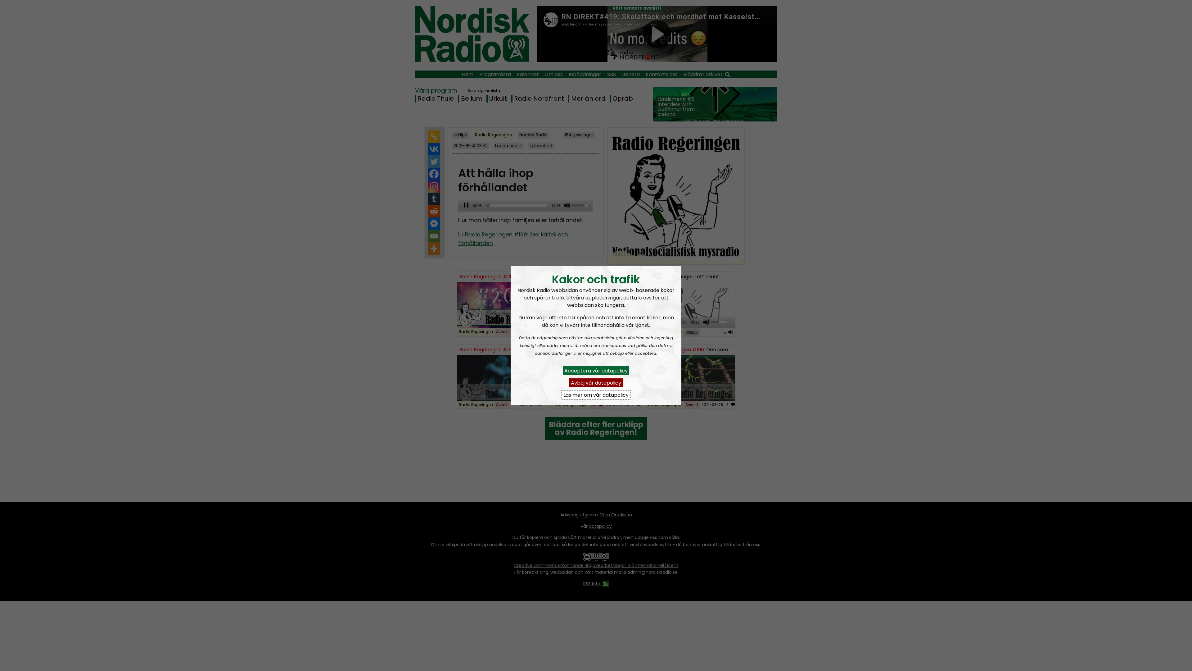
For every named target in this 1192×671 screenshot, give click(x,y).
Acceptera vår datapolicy (596, 370)
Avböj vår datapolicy (596, 382)
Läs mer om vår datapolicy (596, 394)
